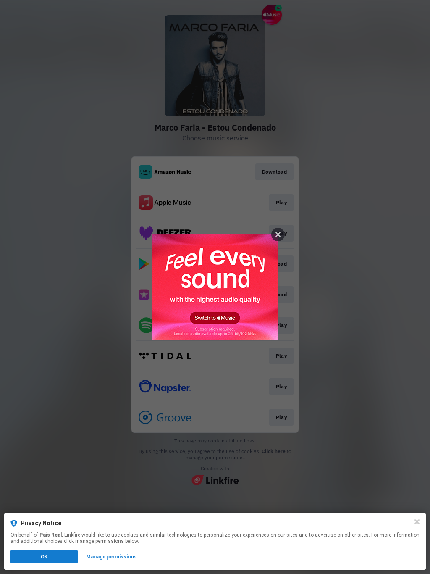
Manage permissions (111, 557)
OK (44, 557)
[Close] (417, 522)
